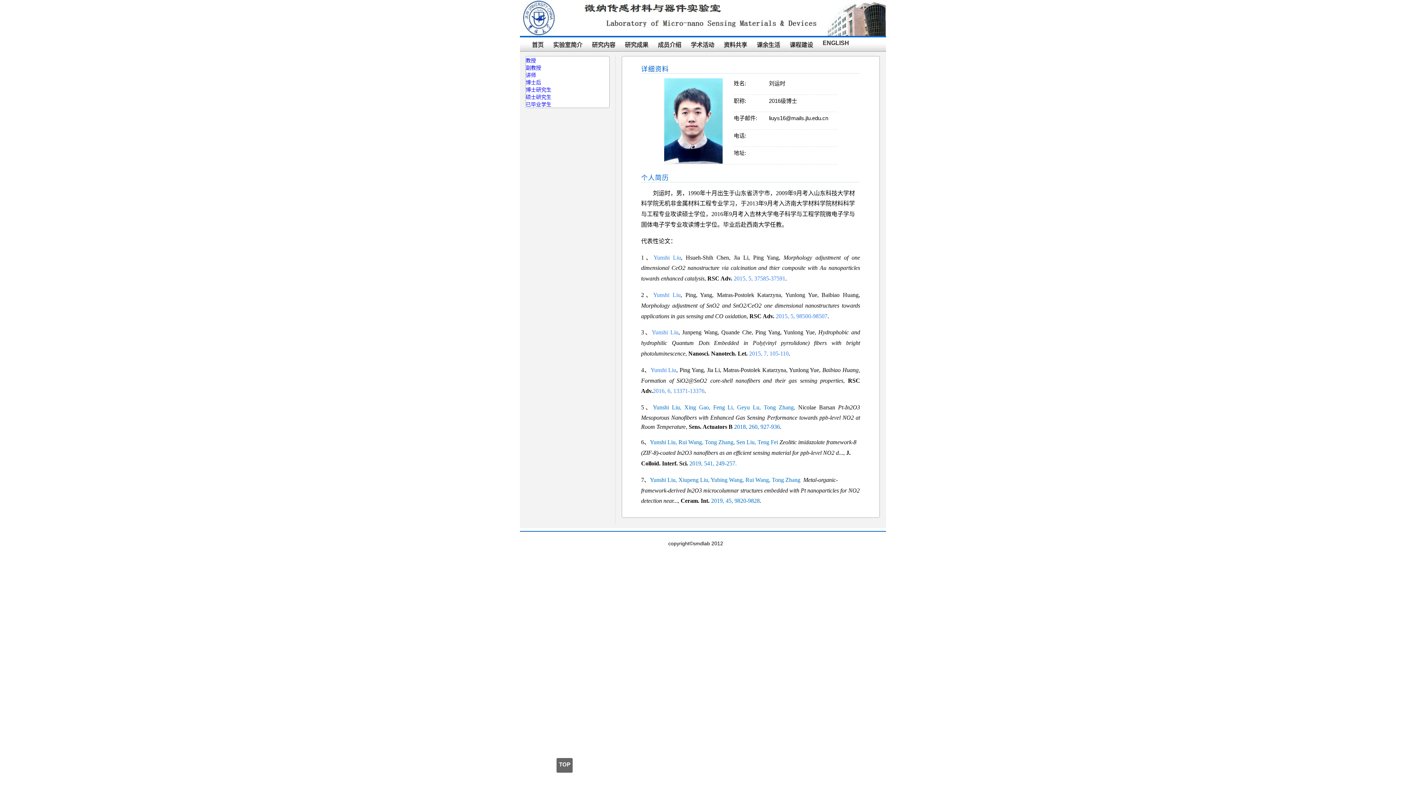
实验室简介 (568, 45)
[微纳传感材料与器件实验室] (703, 34)
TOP (564, 764)
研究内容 (603, 45)
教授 (531, 60)
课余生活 (768, 45)
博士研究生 (538, 90)
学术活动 (702, 45)
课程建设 (801, 45)
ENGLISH (836, 43)
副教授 (533, 68)
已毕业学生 (538, 104)
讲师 (531, 75)
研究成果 (636, 45)
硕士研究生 (538, 97)
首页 (538, 45)
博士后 (533, 82)
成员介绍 (669, 45)
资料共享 (735, 45)
